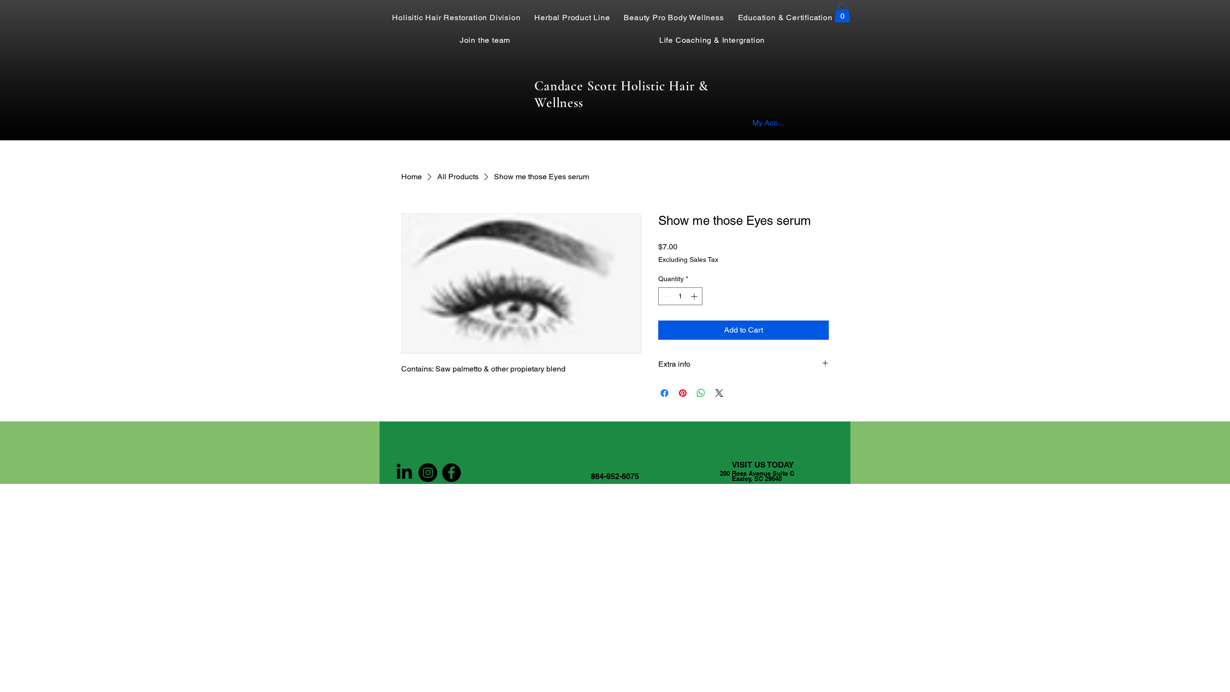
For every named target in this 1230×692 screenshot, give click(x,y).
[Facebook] (451, 472)
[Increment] (695, 296)
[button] (842, 13)
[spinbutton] (680, 296)
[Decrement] (666, 296)
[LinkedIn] (404, 472)
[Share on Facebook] (664, 393)
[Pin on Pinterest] (683, 393)
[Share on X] (719, 393)
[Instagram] (427, 472)
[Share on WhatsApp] (701, 393)
